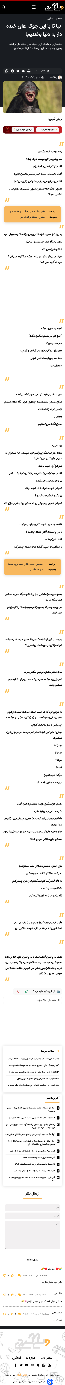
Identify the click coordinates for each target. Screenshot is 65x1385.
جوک (39, 1000)
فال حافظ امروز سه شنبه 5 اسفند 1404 (39, 1157)
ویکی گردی (21, 1375)
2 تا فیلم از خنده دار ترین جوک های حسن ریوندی (37, 1078)
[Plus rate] (27, 991)
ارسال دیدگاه (32, 1260)
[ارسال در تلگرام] (13, 71)
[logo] (54, 7)
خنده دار (52, 1000)
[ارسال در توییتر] (18, 71)
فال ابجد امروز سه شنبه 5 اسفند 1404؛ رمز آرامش (35, 1171)
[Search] (3, 7)
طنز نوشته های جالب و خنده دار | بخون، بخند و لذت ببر (26, 214)
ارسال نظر (32, 1194)
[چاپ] (29, 71)
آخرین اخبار (53, 1098)
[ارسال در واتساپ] (7, 71)
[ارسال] (24, 71)
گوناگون (50, 19)
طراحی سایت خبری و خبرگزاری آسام (29, 1382)
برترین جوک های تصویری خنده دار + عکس (25, 567)
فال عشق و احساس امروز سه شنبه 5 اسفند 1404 (35, 1164)
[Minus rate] (18, 991)
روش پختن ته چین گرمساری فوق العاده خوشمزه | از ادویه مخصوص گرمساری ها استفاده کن (31, 1143)
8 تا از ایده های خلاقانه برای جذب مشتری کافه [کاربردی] (32, 1118)
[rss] (49, 1366)
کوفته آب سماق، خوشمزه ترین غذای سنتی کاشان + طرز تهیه (30, 1134)
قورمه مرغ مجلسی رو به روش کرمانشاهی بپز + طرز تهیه (32, 1151)
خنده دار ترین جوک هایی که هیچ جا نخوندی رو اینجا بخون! (33, 1072)
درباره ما (31, 1358)
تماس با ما (47, 1358)
